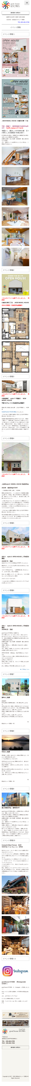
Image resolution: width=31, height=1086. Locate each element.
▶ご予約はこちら (24, 669)
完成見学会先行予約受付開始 (9, 412)
